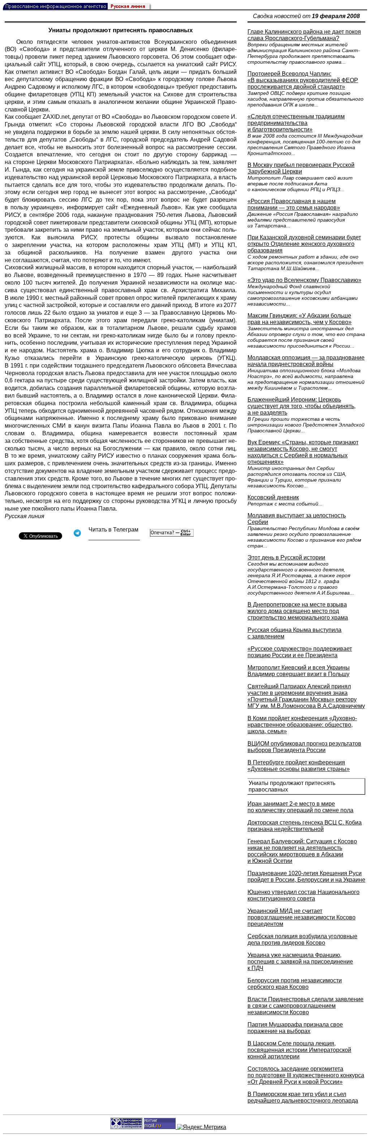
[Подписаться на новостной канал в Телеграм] (114, 537)
